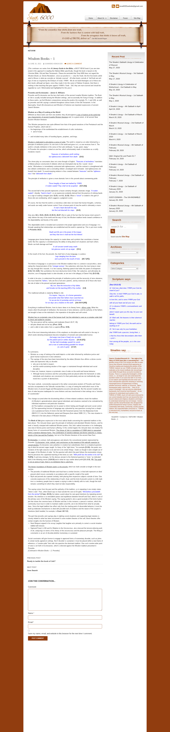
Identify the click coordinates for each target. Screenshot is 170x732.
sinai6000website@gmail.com (131, 6)
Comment (32, 587)
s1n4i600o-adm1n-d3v (54, 64)
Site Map (137, 18)
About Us (101, 18)
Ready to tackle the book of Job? (41, 559)
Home (91, 18)
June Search (32, 568)
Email (31, 622)
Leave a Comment (74, 64)
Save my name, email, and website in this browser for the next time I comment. (60, 633)
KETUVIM (31, 51)
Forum (125, 18)
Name (31, 613)
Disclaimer (114, 18)
